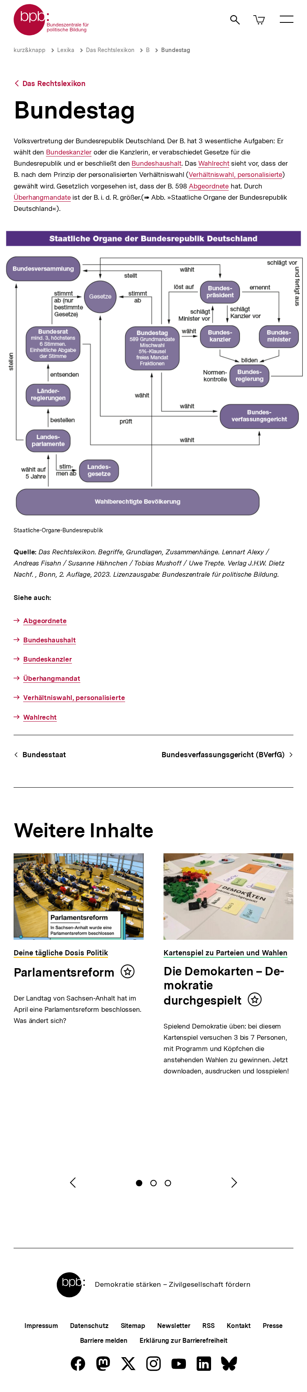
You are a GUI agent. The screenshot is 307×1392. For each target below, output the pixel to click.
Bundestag (175, 50)
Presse (272, 1326)
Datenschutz (89, 1326)
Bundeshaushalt (156, 163)
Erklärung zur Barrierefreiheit (183, 1340)
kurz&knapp (30, 50)
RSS (208, 1326)
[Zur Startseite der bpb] (52, 33)
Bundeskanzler (69, 152)
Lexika (65, 50)
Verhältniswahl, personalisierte (235, 174)
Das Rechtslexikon (110, 50)
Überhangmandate (42, 197)
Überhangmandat (51, 678)
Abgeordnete (209, 186)
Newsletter (173, 1326)
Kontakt (239, 1326)
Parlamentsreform (64, 972)
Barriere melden (104, 1340)
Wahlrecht (213, 163)
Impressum (41, 1326)
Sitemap (133, 1326)
